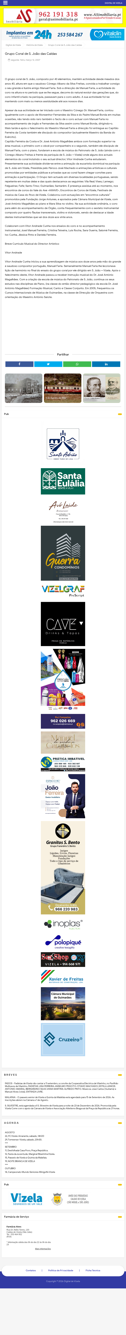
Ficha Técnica (93, 1270)
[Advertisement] (63, 325)
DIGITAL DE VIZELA (113, 3)
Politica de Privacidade (60, 1270)
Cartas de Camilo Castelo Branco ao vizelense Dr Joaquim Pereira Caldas (101, 394)
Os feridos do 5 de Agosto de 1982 (21, 396)
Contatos (31, 1270)
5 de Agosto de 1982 (56, 398)
